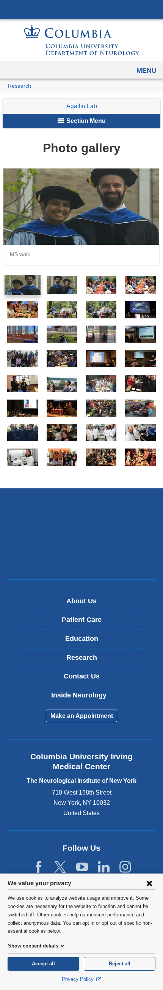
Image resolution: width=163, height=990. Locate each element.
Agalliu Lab (81, 106)
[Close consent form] (149, 883)
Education (81, 638)
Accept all (43, 963)
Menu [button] (146, 70)
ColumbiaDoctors (81, 557)
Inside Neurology (84, 698)
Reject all (119, 963)
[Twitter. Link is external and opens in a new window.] (60, 867)
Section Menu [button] (85, 121)
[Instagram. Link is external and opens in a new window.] (125, 867)
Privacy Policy (78, 979)
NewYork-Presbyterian (81, 533)
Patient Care (82, 619)
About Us (81, 601)
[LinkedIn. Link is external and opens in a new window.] (103, 867)
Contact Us (82, 676)
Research (19, 86)
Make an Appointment (81, 716)
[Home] (81, 40)
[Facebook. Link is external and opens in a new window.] (38, 867)
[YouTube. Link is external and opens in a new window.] (82, 867)
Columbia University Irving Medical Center (81, 9)
